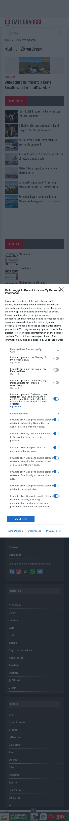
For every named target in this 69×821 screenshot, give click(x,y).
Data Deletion (15, 530)
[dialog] (34, 410)
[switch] (56, 358)
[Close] (62, 290)
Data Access (34, 530)
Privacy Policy (53, 530)
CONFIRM (21, 519)
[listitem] (34, 350)
